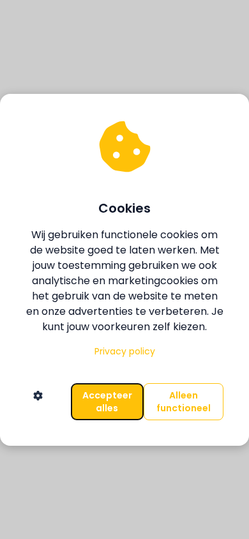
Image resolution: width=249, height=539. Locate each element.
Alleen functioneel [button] (183, 401)
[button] (38, 401)
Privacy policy (124, 351)
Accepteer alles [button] (107, 401)
